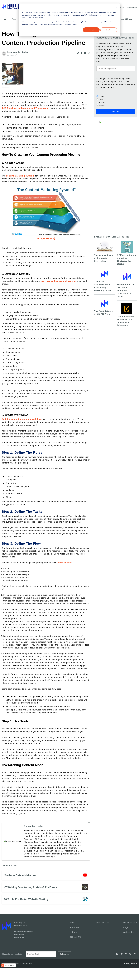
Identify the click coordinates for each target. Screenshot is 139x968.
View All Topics (126, 19)
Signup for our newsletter (12, 954)
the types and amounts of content (58, 281)
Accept (91, 30)
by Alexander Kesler (17, 52)
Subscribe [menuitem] (128, 932)
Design (14, 19)
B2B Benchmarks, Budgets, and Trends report (26, 108)
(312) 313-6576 (19, 937)
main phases (64, 563)
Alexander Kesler (33, 826)
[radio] (115, 96)
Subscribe (132, 7)
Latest (4, 19)
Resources (103, 923)
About (73, 923)
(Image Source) (45, 238)
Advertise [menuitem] (74, 927)
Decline (108, 30)
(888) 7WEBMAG (19, 934)
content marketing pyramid (20, 176)
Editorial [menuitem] (74, 932)
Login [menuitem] (126, 927)
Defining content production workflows (22, 419)
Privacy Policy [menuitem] (130, 963)
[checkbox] (115, 101)
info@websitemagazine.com (23, 931)
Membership (130, 923)
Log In (121, 7)
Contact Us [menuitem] (75, 937)
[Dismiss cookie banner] (116, 8)
